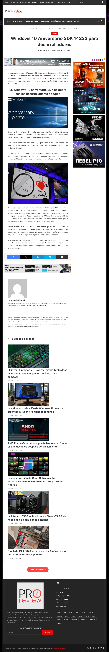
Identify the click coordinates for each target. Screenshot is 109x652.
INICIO (8, 21)
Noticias (38, 29)
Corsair (83, 612)
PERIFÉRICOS (56, 21)
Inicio (32, 29)
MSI (87, 616)
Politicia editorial (61, 606)
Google (67, 616)
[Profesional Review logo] (13, 11)
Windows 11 (93, 619)
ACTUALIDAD (17, 21)
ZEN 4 (69, 2)
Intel (73, 616)
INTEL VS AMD (25, 2)
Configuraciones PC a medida (65, 596)
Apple (64, 612)
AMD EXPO (14, 2)
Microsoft (80, 616)
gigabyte (59, 616)
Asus (70, 612)
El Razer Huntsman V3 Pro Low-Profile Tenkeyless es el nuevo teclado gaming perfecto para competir (37, 373)
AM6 (7, 2)
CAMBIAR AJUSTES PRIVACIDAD (30, 628)
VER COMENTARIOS (37, 569)
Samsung (74, 619)
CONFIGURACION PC (31, 21)
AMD (58, 612)
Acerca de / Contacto (63, 589)
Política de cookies (62, 599)
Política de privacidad (63, 603)
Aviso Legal (59, 592)
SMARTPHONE (67, 21)
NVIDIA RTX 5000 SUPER (47, 2)
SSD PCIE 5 (61, 2)
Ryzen (66, 619)
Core (76, 612)
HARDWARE (45, 21)
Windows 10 (83, 619)
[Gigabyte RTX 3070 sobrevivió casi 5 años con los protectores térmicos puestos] (28, 548)
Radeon (59, 619)
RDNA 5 (34, 2)
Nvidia (93, 616)
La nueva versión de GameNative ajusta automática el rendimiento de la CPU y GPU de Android (35, 481)
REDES (76, 21)
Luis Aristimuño (44, 50)
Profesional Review (60, 648)
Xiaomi (59, 623)
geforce (90, 612)
